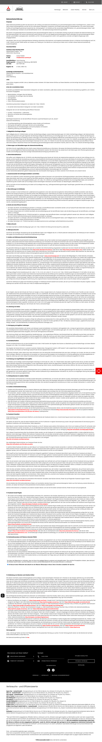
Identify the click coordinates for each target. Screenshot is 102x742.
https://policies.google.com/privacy (49, 602)
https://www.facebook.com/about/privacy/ (19, 524)
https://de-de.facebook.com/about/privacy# (18, 480)
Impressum (35, 675)
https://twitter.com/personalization (75, 625)
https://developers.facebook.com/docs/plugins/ (35, 504)
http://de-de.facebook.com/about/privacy (17, 439)
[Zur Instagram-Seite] (53, 670)
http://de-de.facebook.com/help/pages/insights (80, 429)
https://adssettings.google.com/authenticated (77, 602)
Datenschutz (45, 675)
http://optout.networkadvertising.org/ (18, 409)
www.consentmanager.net (52, 256)
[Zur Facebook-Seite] (48, 670)
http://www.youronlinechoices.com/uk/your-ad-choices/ (23, 411)
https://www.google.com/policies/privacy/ (24, 605)
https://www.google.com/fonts (37, 600)
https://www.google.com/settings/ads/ (52, 605)
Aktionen (65, 9)
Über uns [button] (91, 9)
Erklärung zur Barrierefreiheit (61, 675)
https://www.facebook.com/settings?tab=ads (25, 530)
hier (28, 637)
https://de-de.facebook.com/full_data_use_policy (19, 444)
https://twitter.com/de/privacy (51, 625)
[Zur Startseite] (18, 9)
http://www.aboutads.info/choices (66, 409)
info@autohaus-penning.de (24, 57)
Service (84, 9)
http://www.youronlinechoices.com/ (72, 249)
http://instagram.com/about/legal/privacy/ (37, 617)
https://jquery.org (75, 627)
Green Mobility (75, 9)
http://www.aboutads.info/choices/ (42, 249)
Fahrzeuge (57, 9)
